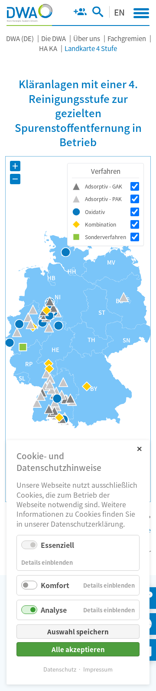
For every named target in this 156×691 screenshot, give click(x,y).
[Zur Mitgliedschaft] (80, 13)
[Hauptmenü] (141, 13)
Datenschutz (59, 669)
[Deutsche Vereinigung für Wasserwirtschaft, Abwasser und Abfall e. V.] (29, 13)
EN (119, 12)
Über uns (86, 38)
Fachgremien (126, 38)
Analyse (54, 610)
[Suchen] (97, 13)
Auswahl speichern (78, 631)
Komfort (55, 585)
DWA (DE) (20, 38)
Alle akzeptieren (78, 649)
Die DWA (53, 38)
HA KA (48, 48)
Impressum (98, 669)
